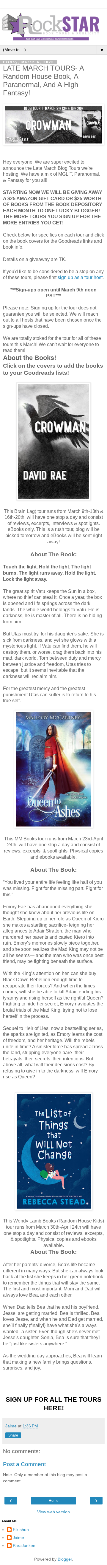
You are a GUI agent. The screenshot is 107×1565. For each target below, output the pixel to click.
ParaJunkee (24, 1545)
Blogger (65, 1559)
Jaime (18, 1537)
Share (13, 1435)
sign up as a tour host (80, 277)
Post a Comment (24, 1464)
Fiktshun (21, 1529)
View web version (53, 1511)
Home (54, 1501)
